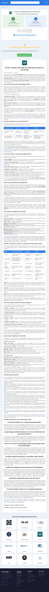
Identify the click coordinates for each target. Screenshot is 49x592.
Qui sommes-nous (31, 579)
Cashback (19, 584)
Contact (40, 576)
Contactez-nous (28, 510)
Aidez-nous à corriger (29, 31)
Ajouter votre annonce (24, 38)
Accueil (3, 7)
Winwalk (11, 150)
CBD (17, 586)
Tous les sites (30, 574)
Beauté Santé (19, 581)
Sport (7, 7)
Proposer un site (42, 573)
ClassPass (23, 117)
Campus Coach (14, 234)
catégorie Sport (41, 414)
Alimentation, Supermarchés (20, 575)
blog (37, 499)
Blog (28, 577)
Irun (41, 298)
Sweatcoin (6, 150)
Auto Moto (19, 578)
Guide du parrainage (32, 576)
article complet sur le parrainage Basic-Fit (17, 500)
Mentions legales (42, 574)
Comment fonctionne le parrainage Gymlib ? (24, 35)
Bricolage (18, 583)
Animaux (18, 577)
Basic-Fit (18, 117)
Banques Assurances (21, 580)
